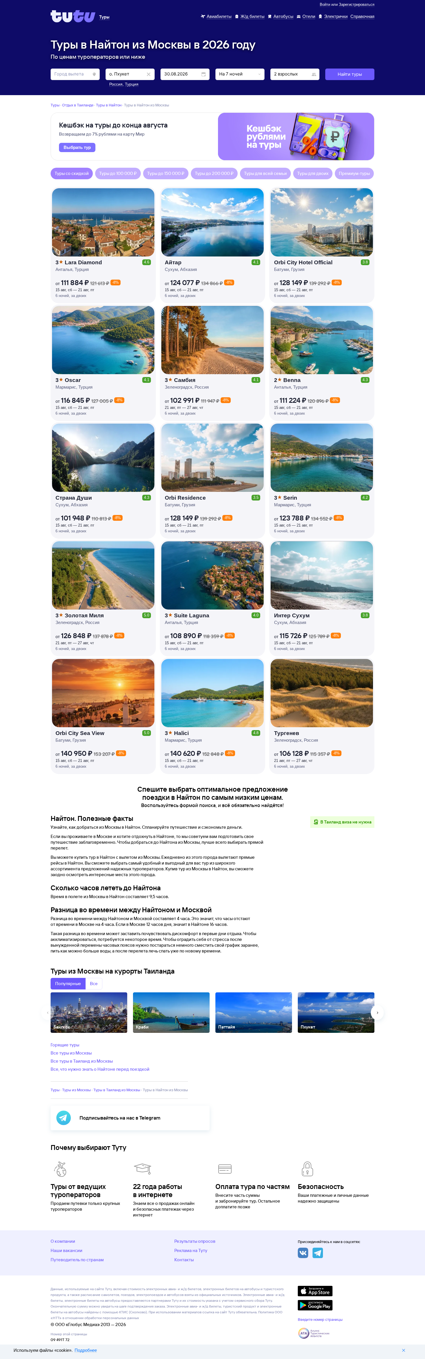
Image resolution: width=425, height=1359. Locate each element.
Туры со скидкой (72, 173)
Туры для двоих (312, 173)
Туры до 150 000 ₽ (165, 173)
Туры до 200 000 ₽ (214, 173)
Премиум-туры (354, 173)
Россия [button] (116, 84)
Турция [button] (131, 84)
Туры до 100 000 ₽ (118, 173)
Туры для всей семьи (265, 173)
